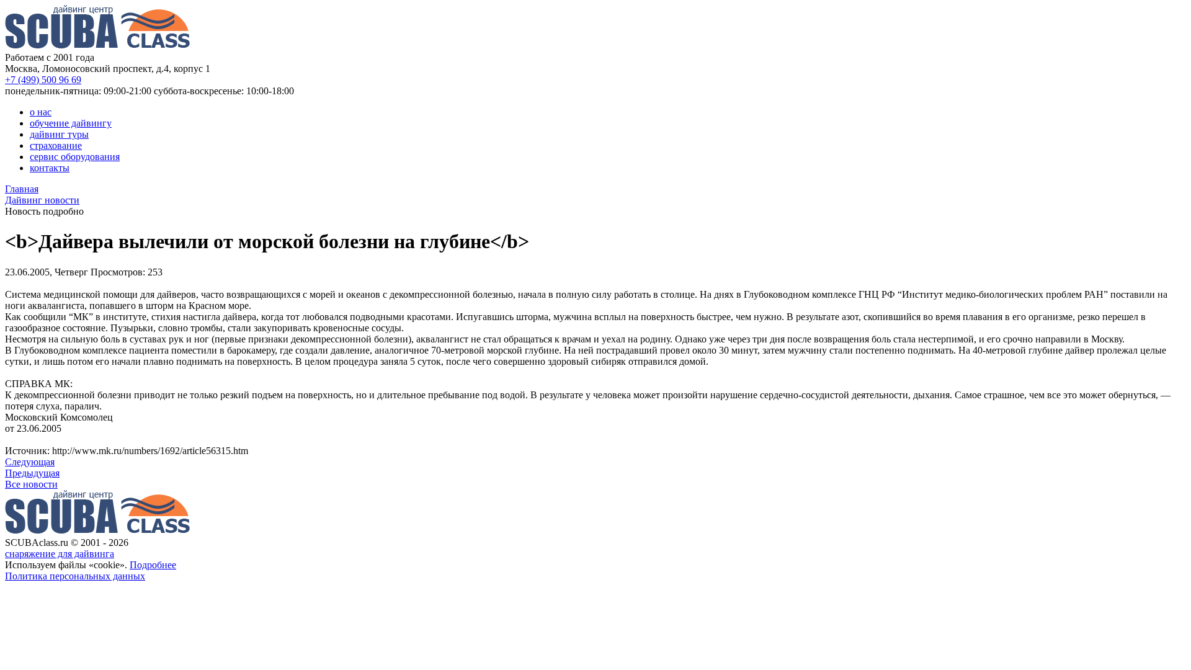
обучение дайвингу (71, 123)
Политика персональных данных (75, 576)
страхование (56, 145)
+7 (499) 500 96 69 (43, 79)
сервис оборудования (75, 156)
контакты (49, 168)
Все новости (31, 484)
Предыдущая (32, 473)
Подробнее (153, 565)
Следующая (30, 462)
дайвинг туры (59, 134)
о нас (40, 112)
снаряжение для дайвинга (59, 553)
